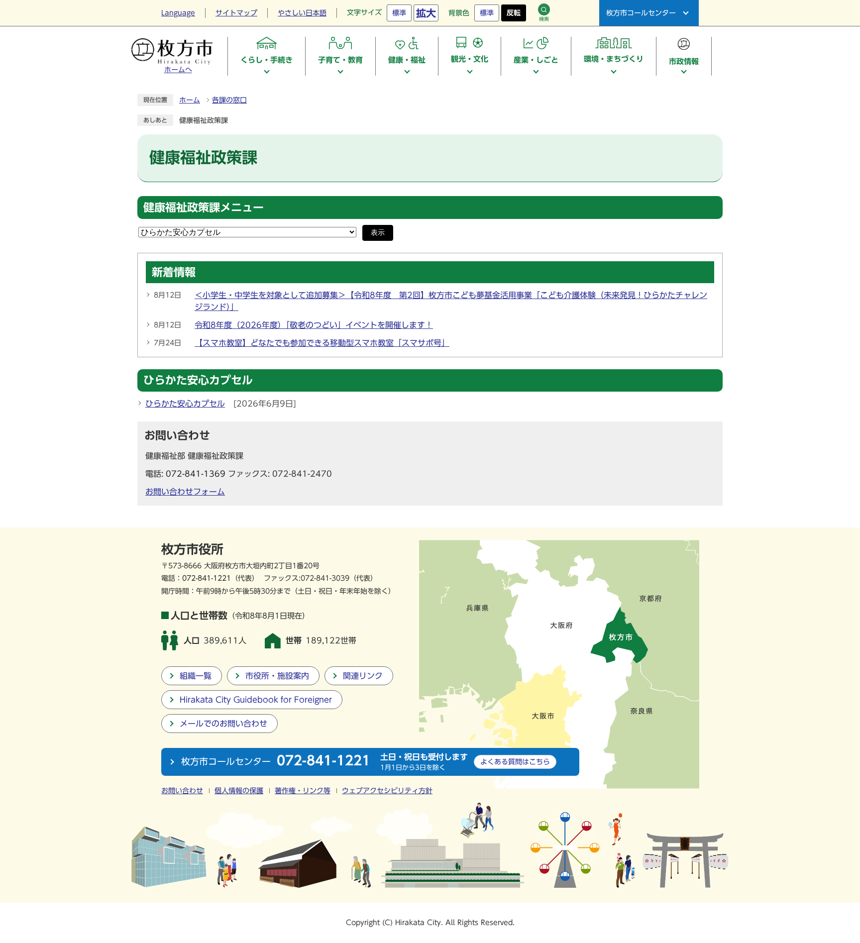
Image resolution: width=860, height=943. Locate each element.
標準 (399, 12)
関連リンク (363, 676)
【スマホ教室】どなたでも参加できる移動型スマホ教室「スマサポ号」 (322, 343)
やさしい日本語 (302, 12)
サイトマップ (236, 12)
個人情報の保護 (239, 790)
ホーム (189, 100)
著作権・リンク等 (302, 790)
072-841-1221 (206, 578)
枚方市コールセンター (641, 12)
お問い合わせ (182, 790)
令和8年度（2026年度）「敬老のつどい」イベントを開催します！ (314, 325)
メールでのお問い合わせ (223, 724)
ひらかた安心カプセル (185, 404)
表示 (378, 232)
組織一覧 (196, 676)
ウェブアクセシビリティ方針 (387, 790)
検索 (544, 18)
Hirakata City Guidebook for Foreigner (256, 700)
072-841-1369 (195, 474)
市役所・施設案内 (277, 676)
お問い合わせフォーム (185, 492)
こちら (515, 761)
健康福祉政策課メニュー (203, 207)
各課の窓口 (229, 100)
